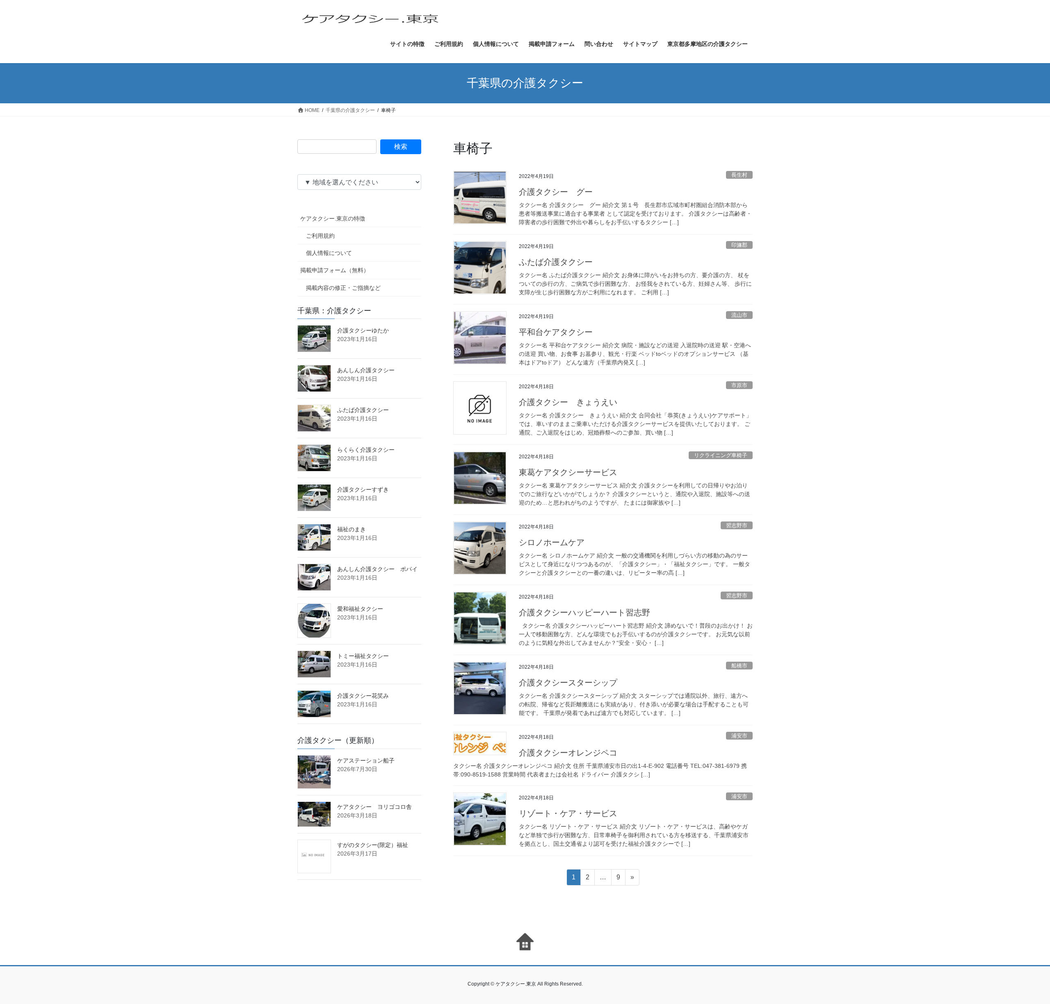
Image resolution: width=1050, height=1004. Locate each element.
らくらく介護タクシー (366, 449)
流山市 (739, 315)
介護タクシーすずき (363, 489)
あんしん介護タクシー (366, 370)
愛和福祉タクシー (360, 609)
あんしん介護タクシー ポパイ (377, 569)
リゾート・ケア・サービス (568, 813)
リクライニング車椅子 (720, 455)
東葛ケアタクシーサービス (568, 472)
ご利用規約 (320, 235)
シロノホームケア (551, 542)
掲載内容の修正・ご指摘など (343, 288)
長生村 (739, 175)
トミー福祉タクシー (363, 656)
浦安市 (739, 736)
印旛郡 (739, 245)
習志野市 (736, 525)
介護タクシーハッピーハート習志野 (584, 612)
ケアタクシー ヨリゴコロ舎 (374, 807)
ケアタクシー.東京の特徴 (332, 218)
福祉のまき (351, 529)
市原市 (739, 385)
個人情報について (329, 253)
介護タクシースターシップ (568, 682)
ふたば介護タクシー (556, 261)
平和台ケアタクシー (556, 332)
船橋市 (739, 666)
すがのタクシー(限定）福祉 (372, 845)
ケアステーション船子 (366, 760)
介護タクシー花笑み (363, 695)
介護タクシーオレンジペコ (568, 752)
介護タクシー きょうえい (568, 402)
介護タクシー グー (556, 191)
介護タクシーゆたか (363, 330)
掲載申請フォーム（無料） (334, 270)
